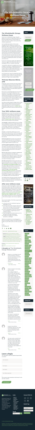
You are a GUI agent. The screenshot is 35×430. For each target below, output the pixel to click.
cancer (30, 245)
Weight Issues (28, 168)
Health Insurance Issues (29, 142)
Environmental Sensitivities (28, 133)
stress (30, 288)
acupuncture (27, 233)
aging (26, 235)
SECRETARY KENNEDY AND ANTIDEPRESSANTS (29, 211)
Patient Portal (15, 408)
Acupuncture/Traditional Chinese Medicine (29, 105)
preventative (5, 240)
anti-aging (26, 238)
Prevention (10, 240)
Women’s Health (29, 169)
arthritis (30, 242)
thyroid (26, 291)
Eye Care (27, 135)
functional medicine (28, 263)
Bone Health (28, 115)
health (7, 238)
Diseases (27, 129)
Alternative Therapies (28, 112)
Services (14, 400)
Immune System (29, 145)
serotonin (26, 288)
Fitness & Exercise (27, 139)
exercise (8, 237)
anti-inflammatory (27, 240)
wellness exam (18, 106)
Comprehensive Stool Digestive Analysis (10, 164)
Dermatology (28, 126)
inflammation (27, 273)
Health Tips (9, 17)
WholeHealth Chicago (13, 231)
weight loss (26, 293)
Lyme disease (27, 278)
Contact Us (15, 403)
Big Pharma (26, 243)
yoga (19, 241)
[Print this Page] (9, 228)
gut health (26, 264)
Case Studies (28, 121)
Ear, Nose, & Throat (28, 131)
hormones (26, 269)
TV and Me (28, 220)
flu (30, 261)
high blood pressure (28, 268)
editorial (30, 258)
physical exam (18, 238)
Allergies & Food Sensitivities (29, 110)
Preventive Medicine (16, 235)
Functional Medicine (11, 233)
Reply (19, 263)
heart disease (27, 266)
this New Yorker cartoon (10, 119)
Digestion (28, 128)
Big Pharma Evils (29, 114)
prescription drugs (27, 286)
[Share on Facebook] (3, 228)
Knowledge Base (9, 235)
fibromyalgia (27, 261)
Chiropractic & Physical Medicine (28, 124)
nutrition (14, 238)
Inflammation (28, 146)
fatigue (30, 259)
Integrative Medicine (28, 148)
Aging (27, 108)
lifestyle (26, 276)
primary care (14, 240)
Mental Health (28, 153)
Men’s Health (28, 152)
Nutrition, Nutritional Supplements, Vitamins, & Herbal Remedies (29, 157)
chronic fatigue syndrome (27, 251)
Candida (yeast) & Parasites (29, 117)
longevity (30, 276)
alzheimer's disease (28, 236)
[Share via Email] (11, 228)
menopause (26, 279)
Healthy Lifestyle (29, 143)
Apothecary (28, 200)
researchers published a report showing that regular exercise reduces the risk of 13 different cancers (12, 193)
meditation (10, 238)
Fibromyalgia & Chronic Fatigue (29, 137)
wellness (11, 241)
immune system (27, 271)
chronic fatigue (27, 248)
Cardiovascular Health (28, 120)
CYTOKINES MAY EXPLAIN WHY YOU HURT (29, 223)
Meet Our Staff (15, 401)
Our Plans (15, 398)
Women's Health (27, 294)
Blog (7, 233)
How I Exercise (28, 219)
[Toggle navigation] (32, 2)
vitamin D (30, 291)
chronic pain (27, 253)
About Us (14, 397)
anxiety (26, 242)
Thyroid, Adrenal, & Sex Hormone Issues (29, 166)
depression (26, 256)
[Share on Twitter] (5, 228)
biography (7, 236)
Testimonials (15, 406)
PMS (25, 284)
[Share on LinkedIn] (7, 228)
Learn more (29, 63)
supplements (27, 289)
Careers (14, 405)
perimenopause (27, 283)
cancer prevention (27, 247)
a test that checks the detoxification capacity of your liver (9, 170)
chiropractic (12, 236)
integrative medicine (28, 274)
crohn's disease (27, 254)
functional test (13, 237)
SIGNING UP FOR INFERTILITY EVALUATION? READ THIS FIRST (29, 216)
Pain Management (28, 161)
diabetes (26, 258)
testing (8, 241)
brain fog (26, 245)
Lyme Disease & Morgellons (29, 150)
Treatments (15, 402)
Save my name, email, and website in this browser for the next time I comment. (12, 378)
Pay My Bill (15, 407)
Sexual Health (28, 163)
